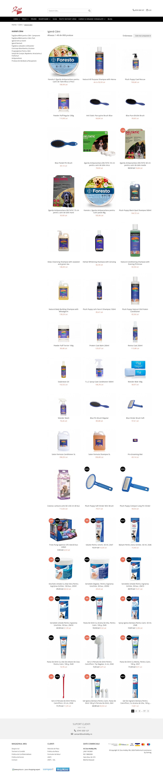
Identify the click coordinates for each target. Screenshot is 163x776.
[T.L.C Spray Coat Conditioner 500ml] (99, 368)
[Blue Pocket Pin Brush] (63, 144)
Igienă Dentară (17, 43)
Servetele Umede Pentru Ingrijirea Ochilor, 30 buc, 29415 (135, 585)
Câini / (21, 25)
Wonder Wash (63, 418)
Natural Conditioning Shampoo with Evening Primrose (135, 263)
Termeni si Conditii (18, 751)
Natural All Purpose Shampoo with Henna (99, 79)
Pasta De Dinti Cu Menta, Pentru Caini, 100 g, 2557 (135, 663)
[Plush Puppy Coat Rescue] (135, 60)
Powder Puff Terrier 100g (64, 345)
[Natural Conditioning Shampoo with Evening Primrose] (135, 240)
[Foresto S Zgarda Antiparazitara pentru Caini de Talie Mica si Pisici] (63, 60)
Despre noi (15, 749)
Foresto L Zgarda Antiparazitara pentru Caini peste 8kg (99, 211)
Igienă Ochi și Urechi (19, 41)
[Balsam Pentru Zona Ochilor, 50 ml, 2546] (135, 530)
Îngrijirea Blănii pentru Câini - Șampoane (26, 35)
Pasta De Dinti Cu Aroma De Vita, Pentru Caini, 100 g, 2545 (99, 624)
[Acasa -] (24, 11)
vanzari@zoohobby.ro (83, 734)
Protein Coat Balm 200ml (99, 345)
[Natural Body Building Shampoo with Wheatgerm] (63, 290)
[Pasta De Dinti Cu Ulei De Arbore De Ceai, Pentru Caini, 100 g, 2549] (63, 647)
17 (144, 711)
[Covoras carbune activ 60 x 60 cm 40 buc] (63, 485)
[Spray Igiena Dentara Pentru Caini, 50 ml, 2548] (135, 608)
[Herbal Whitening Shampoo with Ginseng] (99, 241)
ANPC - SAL (51, 760)
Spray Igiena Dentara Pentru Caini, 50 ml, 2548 (135, 624)
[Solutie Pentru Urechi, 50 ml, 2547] (99, 530)
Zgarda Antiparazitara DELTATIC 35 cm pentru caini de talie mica (99, 164)
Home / (15, 25)
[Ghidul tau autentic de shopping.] (48, 769)
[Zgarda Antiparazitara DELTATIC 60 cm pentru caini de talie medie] (135, 144)
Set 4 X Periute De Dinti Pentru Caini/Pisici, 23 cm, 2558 (63, 702)
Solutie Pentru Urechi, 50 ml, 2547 (99, 545)
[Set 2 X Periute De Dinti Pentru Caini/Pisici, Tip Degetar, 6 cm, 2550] (99, 647)
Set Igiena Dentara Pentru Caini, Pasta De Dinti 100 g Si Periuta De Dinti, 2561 (99, 702)
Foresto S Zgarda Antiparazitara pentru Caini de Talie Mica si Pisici (63, 80)
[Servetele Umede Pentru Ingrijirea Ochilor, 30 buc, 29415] (135, 568)
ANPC (49, 757)
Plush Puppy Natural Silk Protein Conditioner (135, 310)
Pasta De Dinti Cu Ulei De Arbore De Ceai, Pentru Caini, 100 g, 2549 (63, 663)
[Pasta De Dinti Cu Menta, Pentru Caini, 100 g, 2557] (135, 647)
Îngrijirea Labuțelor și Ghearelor (23, 46)
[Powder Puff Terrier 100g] (63, 332)
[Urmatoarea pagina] (148, 711)
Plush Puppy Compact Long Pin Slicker (135, 506)
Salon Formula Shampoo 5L (99, 454)
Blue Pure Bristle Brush (135, 115)
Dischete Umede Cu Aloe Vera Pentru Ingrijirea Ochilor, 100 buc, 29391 (63, 585)
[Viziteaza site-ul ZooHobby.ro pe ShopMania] (62, 769)
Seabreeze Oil (63, 382)
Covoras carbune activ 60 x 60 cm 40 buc (63, 506)
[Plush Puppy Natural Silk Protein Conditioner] (135, 290)
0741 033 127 (83, 730)
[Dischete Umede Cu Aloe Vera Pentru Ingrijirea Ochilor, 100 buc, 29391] (63, 568)
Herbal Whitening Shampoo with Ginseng (99, 262)
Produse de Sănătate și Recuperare (24, 61)
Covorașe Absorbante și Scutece (23, 48)
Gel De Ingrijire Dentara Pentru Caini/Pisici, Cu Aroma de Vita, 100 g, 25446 (135, 702)
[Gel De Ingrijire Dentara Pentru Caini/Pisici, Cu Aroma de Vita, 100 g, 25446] (135, 686)
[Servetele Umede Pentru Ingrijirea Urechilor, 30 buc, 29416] (63, 608)
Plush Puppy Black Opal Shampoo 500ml (135, 210)
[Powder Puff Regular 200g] (63, 102)
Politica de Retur (53, 751)
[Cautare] (89, 11)
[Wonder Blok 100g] (135, 368)
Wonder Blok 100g (135, 382)
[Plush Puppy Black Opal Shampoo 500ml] (135, 191)
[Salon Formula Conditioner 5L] (63, 441)
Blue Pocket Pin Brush (63, 163)
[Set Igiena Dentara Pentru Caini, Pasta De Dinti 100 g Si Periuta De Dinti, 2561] (99, 686)
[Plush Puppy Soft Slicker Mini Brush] (99, 485)
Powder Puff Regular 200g (63, 115)
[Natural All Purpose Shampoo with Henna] (99, 60)
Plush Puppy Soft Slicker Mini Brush (99, 506)
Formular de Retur (53, 754)
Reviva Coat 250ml (135, 345)
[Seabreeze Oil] (63, 368)
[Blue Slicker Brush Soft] (135, 404)
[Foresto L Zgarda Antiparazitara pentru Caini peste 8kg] (99, 191)
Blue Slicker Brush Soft (135, 418)
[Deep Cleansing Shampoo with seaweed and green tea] (63, 241)
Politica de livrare (18, 757)
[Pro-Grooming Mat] (135, 440)
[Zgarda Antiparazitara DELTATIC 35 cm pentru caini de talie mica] (99, 144)
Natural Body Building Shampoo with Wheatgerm (63, 310)
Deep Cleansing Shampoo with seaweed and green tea (64, 263)
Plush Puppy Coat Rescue (135, 79)
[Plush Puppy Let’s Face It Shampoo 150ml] (99, 290)
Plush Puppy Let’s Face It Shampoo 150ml (99, 309)
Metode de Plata (53, 749)
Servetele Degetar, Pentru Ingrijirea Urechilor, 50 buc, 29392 (99, 585)
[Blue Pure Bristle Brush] (135, 102)
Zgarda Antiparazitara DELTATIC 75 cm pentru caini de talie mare (63, 211)
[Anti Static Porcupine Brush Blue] (99, 102)
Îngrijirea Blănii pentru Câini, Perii (23, 38)
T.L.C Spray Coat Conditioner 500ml (99, 382)
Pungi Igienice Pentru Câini (21, 51)
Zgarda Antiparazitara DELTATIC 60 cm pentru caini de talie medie (135, 164)
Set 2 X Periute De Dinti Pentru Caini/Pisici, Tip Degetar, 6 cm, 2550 (99, 663)
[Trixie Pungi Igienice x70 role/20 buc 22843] (63, 530)
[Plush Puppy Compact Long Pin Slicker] (135, 485)
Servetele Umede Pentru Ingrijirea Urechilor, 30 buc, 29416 (63, 624)
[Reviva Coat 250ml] (135, 332)
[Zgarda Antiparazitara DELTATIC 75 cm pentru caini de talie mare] (63, 191)
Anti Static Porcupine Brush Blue (99, 115)
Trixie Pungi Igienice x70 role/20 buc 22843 (63, 546)
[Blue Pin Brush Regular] (99, 404)
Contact (14, 760)
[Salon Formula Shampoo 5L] (99, 441)
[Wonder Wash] (63, 404)
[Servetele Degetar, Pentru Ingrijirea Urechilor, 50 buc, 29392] (99, 568)
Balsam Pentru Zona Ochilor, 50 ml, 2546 (135, 545)
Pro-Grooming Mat (135, 454)
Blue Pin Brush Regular (99, 418)
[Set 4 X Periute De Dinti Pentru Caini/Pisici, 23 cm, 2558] (63, 686)
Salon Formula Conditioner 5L (63, 454)
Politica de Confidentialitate (21, 754)
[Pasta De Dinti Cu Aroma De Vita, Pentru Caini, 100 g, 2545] (99, 608)
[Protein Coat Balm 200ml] (99, 332)
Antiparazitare (17, 58)
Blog (110, 19)
